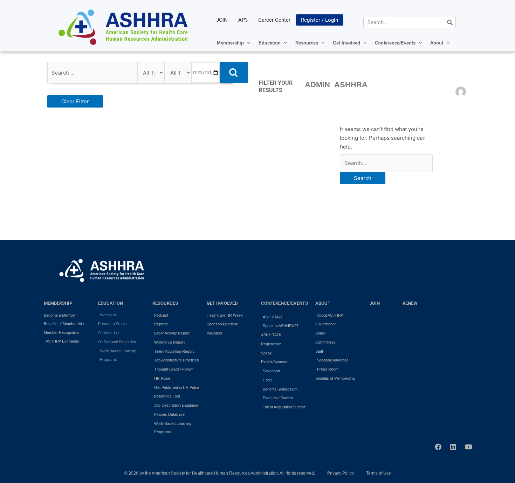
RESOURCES (165, 303)
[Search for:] (386, 163)
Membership (230, 43)
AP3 (243, 20)
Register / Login (319, 20)
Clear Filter (75, 101)
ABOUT (322, 303)
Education (270, 43)
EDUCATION (110, 303)
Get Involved (346, 43)
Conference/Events (395, 43)
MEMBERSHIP (58, 303)
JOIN (222, 20)
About (436, 43)
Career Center (274, 20)
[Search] (449, 22)
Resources (306, 43)
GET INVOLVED (222, 303)
